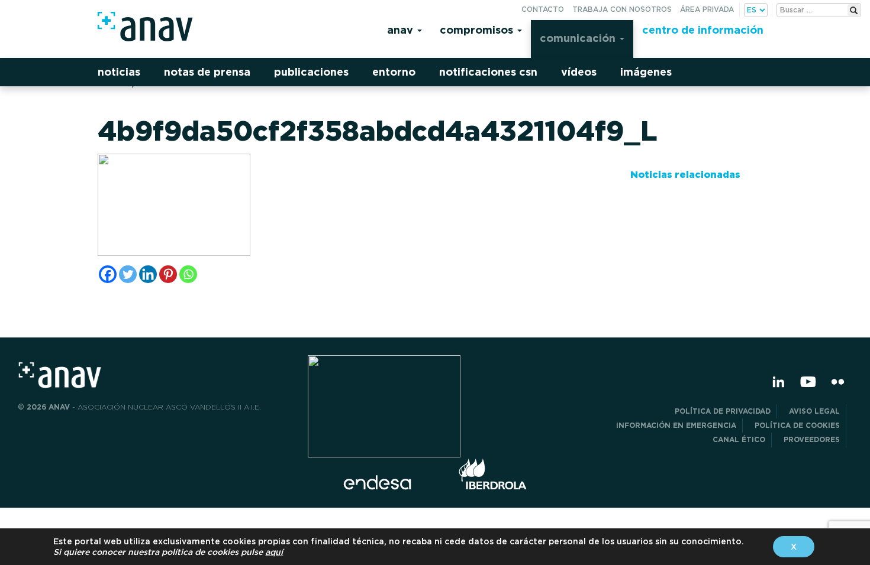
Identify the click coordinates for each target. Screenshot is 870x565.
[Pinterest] (168, 274)
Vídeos (579, 72)
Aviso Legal (814, 411)
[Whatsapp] (188, 274)
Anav (401, 30)
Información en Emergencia (676, 425)
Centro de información (702, 30)
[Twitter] (128, 274)
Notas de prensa (207, 72)
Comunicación (579, 38)
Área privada (707, 9)
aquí (274, 552)
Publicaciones (311, 72)
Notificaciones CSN (488, 72)
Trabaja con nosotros (622, 9)
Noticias (119, 72)
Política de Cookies (797, 425)
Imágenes (646, 72)
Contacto (542, 9)
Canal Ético (739, 439)
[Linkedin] (148, 274)
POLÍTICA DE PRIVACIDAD (723, 411)
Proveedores (812, 439)
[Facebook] (108, 274)
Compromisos (478, 30)
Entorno (393, 72)
